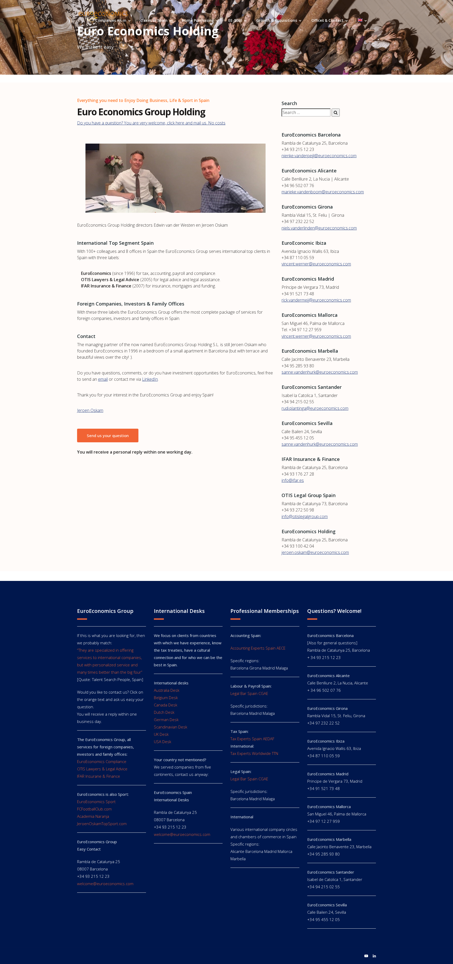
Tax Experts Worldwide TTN (254, 753)
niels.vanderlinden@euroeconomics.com (319, 228)
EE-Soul (235, 20)
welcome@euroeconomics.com (105, 883)
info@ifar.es (293, 480)
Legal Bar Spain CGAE (249, 693)
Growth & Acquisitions (276, 20)
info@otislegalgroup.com (305, 516)
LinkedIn (150, 379)
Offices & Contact (327, 20)
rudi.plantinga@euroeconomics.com (315, 408)
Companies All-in (110, 20)
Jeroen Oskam (90, 410)
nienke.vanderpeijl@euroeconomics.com (319, 156)
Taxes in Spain (154, 20)
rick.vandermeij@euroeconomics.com (316, 300)
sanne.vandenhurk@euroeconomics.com (320, 372)
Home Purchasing (198, 20)
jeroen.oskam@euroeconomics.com (315, 552)
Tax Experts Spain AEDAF (252, 738)
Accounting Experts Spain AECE (257, 648)
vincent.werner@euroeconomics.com (316, 264)
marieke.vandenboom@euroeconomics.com (323, 192)
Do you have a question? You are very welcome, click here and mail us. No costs (151, 123)
